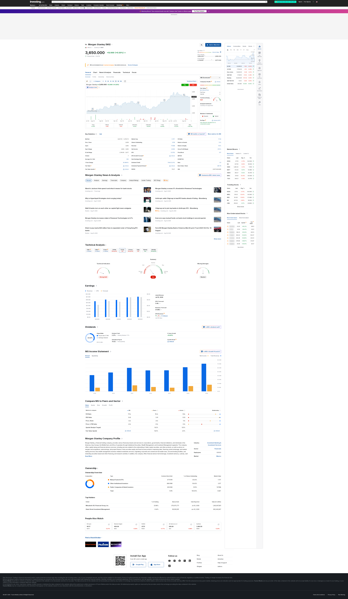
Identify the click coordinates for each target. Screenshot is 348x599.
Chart (95, 46)
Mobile (199, 533)
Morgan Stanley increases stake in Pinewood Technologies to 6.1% (109, 192)
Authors (220, 540)
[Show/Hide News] (125, 55)
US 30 (228, 40)
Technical (126, 46)
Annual (87, 329)
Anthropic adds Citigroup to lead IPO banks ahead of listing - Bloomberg (181, 172)
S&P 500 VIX (230, 54)
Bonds (244, 20)
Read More (88, 430)
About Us (220, 529)
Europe (104, 8)
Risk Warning (341, 568)
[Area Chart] (90, 55)
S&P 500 (229, 48)
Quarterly (95, 329)
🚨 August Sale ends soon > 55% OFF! (285, 1)
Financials (117, 46)
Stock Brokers (97, 8)
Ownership (101, 50)
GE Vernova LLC (173, 497)
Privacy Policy (331, 568)
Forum (134, 46)
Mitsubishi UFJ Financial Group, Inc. (97, 479)
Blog (198, 529)
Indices (229, 20)
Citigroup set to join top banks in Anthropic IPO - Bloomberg (176, 182)
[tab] (89, 224)
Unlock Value (215, 26)
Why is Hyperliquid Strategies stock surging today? (103, 172)
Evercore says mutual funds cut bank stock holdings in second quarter (180, 192)
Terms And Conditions (319, 568)
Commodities (236, 20)
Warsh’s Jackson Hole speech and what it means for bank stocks (108, 162)
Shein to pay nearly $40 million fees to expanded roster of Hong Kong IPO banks (111, 203)
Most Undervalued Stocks (236, 187)
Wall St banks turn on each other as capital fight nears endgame (108, 182)
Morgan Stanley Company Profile (102, 412)
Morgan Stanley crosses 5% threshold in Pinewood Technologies (178, 162)
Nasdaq (229, 51)
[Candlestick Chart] (87, 55)
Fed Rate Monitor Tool (113, 8)
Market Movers (232, 123)
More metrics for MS (214, 108)
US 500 (229, 43)
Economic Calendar (99, 5)
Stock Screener (110, 5)
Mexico (218, 430)
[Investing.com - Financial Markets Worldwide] (37, 2)
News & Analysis (105, 46)
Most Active (130, 8)
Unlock (129, 404)
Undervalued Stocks (152, 8)
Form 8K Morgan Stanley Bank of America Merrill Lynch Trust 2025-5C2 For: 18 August (183, 203)
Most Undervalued (232, 191)
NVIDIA (143, 497)
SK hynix (89, 497)
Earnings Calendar (51, 8)
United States (61, 8)
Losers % (246, 127)
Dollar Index (230, 57)
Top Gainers (123, 8)
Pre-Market (69, 8)
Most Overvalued (244, 191)
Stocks (33, 8)
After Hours (76, 8)
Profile (94, 50)
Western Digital (118, 497)
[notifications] (313, 2)
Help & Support (222, 536)
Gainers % (238, 127)
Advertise (220, 533)
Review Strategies (133, 39)
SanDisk (198, 497)
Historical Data (110, 50)
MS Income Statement (97, 325)
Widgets (199, 540)
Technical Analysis (95, 218)
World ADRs (90, 8)
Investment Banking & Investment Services (214, 418)
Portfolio (199, 536)
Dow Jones (230, 45)
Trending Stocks (233, 158)
